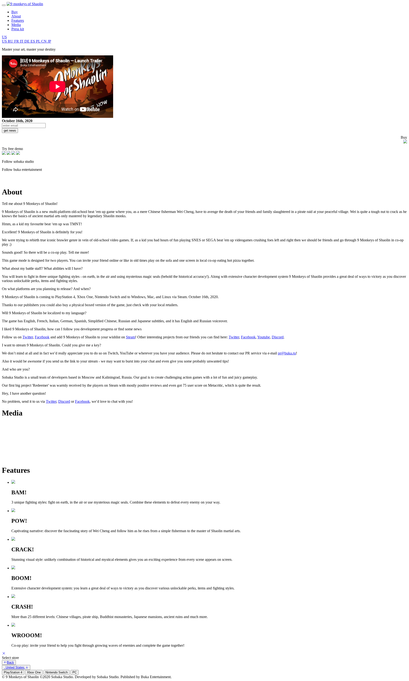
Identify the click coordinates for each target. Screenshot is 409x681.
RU (11, 41)
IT (22, 41)
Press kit (17, 29)
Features (17, 20)
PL (38, 41)
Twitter (27, 337)
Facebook (42, 337)
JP (49, 41)
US (4, 37)
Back (10, 662)
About (16, 16)
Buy (14, 12)
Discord (278, 337)
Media (16, 25)
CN (44, 41)
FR (17, 41)
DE (27, 41)
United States (14, 667)
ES (33, 41)
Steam (130, 337)
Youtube (263, 337)
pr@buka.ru (287, 353)
